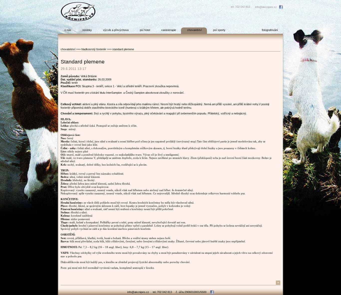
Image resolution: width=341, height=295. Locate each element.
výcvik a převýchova (116, 29)
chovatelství (194, 29)
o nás (67, 29)
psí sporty (219, 29)
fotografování (270, 29)
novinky (87, 29)
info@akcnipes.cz (266, 6)
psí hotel (145, 29)
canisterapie (168, 29)
